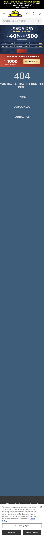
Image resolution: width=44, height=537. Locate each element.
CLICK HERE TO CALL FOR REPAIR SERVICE (22, 2)
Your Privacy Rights (22, 526)
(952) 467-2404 (34, 4)
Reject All (11, 532)
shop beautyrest (32, 62)
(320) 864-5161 (26, 6)
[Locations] (27, 13)
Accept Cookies (32, 532)
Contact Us (22, 117)
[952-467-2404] (33, 13)
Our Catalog (22, 107)
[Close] (41, 507)
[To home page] (15, 13)
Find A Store (22, 7)
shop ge (22, 51)
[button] (4, 13)
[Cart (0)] (40, 13)
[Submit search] (38, 21)
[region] (22, 520)
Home (22, 96)
